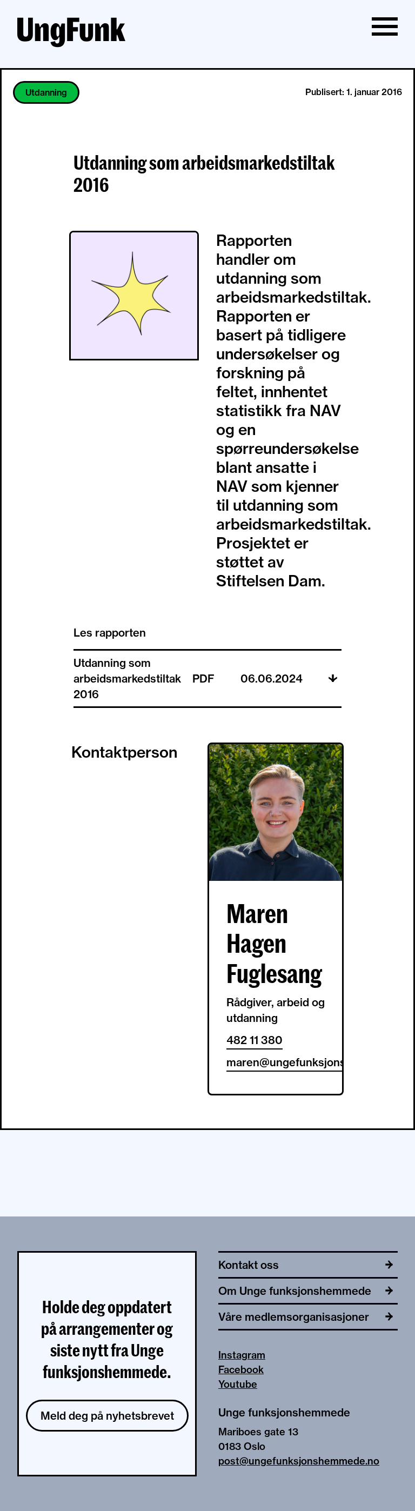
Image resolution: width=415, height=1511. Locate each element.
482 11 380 (254, 1040)
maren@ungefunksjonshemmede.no (275, 1062)
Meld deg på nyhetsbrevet (107, 1415)
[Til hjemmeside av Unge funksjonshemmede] (71, 34)
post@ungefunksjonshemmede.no (298, 1461)
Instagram (241, 1355)
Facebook (241, 1369)
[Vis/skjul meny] (385, 26)
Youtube (237, 1384)
